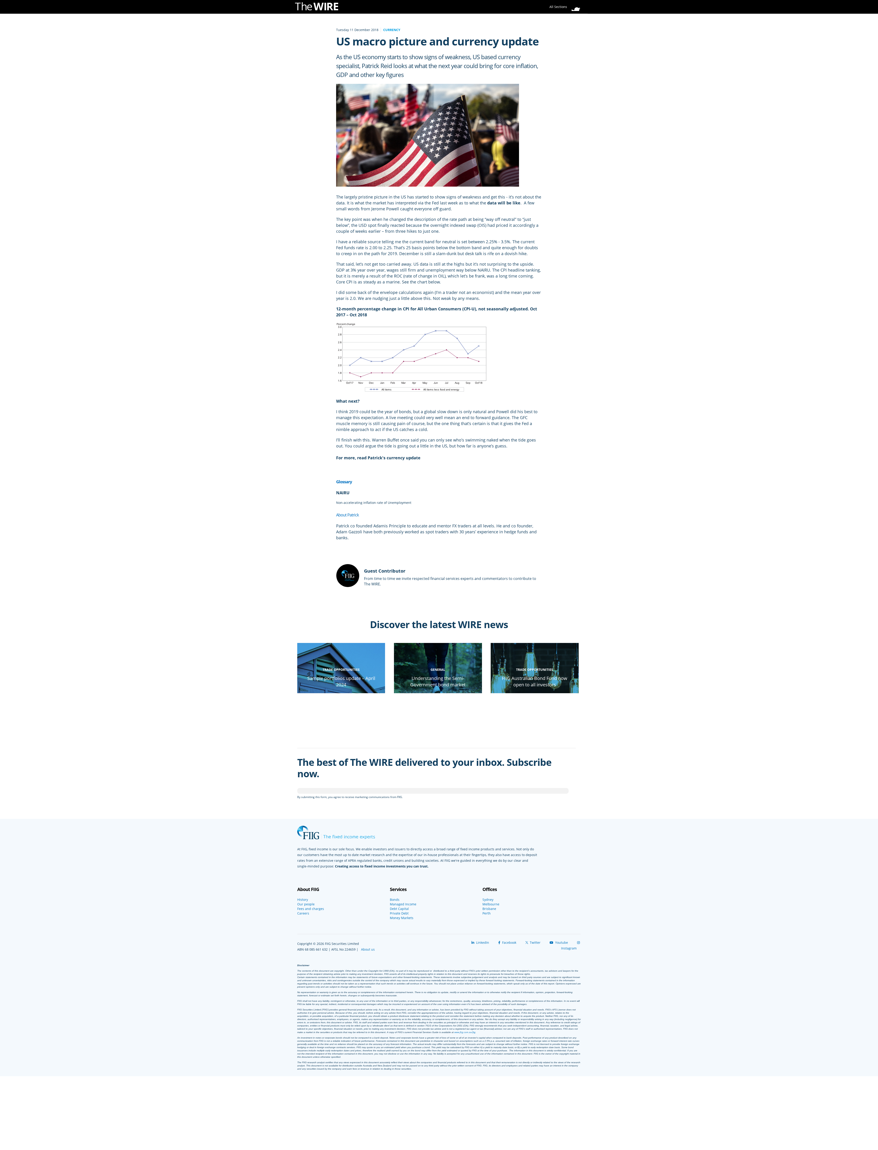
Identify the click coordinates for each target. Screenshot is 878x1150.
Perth (486, 913)
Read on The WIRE (341, 693)
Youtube (561, 942)
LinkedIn (482, 942)
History (302, 900)
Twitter (535, 942)
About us (368, 949)
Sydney (487, 900)
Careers (303, 913)
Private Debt (399, 913)
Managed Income (403, 904)
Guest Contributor (384, 571)
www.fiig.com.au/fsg (464, 1032)
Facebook (508, 942)
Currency (391, 30)
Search (577, 5)
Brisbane (489, 909)
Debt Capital (399, 909)
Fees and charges (310, 909)
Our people (306, 904)
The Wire (319, 7)
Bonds (394, 900)
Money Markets (401, 918)
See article (349, 463)
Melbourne (490, 904)
